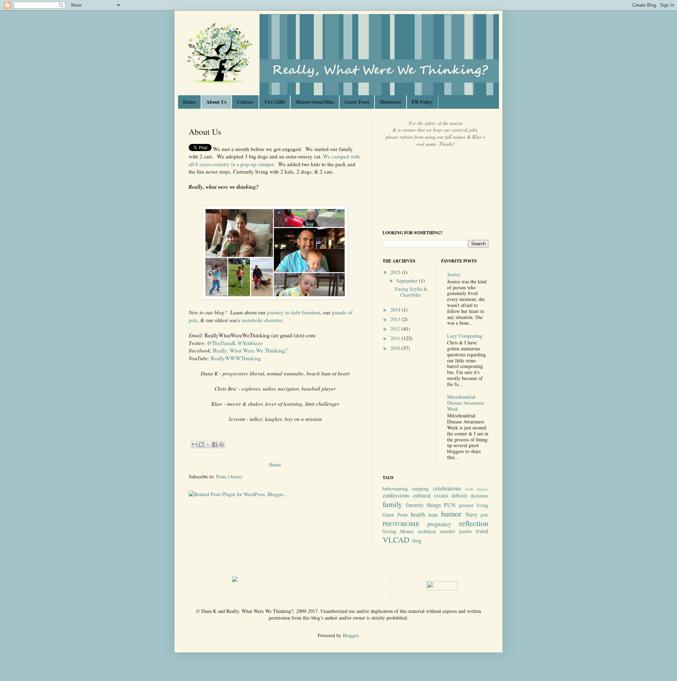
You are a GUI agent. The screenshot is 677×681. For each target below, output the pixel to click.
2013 (396, 319)
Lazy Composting (464, 335)
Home (189, 102)
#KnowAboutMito (314, 102)
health (418, 514)
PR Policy (422, 102)
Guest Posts (356, 102)
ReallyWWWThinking (236, 358)
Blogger (350, 635)
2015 (396, 272)
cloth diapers (476, 489)
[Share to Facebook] (214, 444)
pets (484, 514)
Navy (471, 514)
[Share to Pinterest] (221, 444)
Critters (245, 102)
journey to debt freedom (293, 312)
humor (451, 513)
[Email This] (194, 444)
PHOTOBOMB (401, 524)
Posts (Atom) (229, 476)
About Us (216, 102)
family (392, 504)
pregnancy (439, 524)
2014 (396, 309)
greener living (473, 505)
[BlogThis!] (201, 444)
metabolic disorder (262, 320)
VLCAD (396, 539)
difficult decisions (470, 495)
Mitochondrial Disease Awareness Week (465, 402)
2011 (396, 338)
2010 (396, 348)
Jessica (453, 274)
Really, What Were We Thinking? (250, 350)
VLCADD (274, 102)
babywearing (395, 488)
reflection (473, 523)
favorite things (423, 505)
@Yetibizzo (250, 342)
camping (420, 488)
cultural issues (431, 495)
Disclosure (390, 102)
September (407, 280)
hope (433, 514)
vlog (416, 540)
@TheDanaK (221, 342)
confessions (396, 495)
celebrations (447, 488)
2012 (396, 328)
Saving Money (398, 531)
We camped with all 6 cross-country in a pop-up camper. (274, 160)
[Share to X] (208, 444)
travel (482, 531)
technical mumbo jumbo (445, 531)
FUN (450, 505)
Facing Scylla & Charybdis (411, 291)
